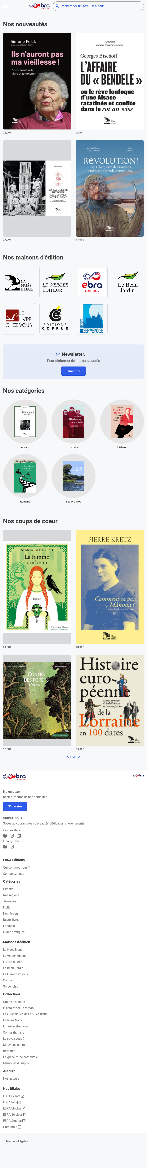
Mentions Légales (17, 1141)
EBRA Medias (12, 1108)
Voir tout (71, 756)
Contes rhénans (13, 1032)
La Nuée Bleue (12, 949)
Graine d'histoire (14, 1002)
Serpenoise (10, 986)
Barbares (9, 1051)
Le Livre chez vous (15, 974)
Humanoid (10, 1127)
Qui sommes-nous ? (16, 867)
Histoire (8, 889)
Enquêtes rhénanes (16, 1026)
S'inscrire (73, 371)
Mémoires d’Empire (16, 1063)
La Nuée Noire (12, 1020)
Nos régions (11, 895)
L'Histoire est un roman (18, 1008)
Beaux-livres (11, 920)
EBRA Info (10, 1102)
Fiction (7, 907)
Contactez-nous (13, 874)
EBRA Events (11, 1096)
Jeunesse (9, 901)
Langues (9, 926)
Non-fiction (10, 913)
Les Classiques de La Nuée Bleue (25, 1014)
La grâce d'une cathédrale (20, 1057)
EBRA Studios (12, 1121)
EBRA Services (13, 1114)
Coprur (7, 980)
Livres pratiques (13, 932)
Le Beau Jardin (13, 968)
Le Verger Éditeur (14, 956)
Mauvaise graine (14, 1045)
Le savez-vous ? (13, 1038)
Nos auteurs (11, 1078)
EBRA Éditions (12, 962)
